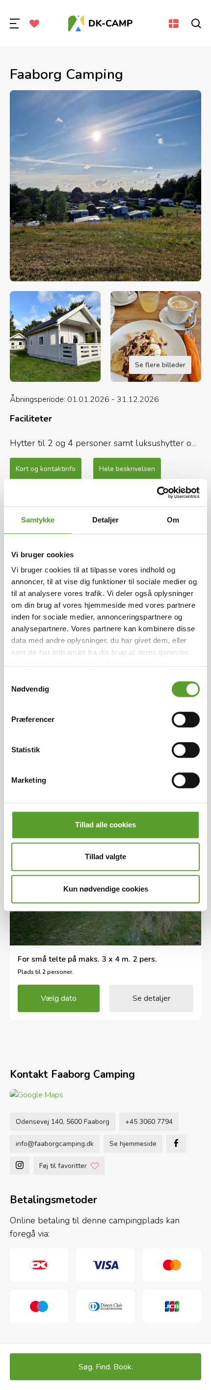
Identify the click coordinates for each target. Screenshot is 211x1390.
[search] (196, 23)
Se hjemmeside (133, 1143)
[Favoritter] (34, 23)
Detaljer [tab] (105, 520)
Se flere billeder (160, 365)
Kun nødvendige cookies (105, 889)
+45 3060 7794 (149, 1121)
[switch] (186, 719)
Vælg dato (59, 998)
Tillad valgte (105, 856)
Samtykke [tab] (38, 520)
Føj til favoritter (63, 1165)
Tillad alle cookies (105, 824)
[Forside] (100, 23)
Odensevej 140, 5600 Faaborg (62, 1121)
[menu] (15, 23)
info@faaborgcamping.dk (55, 1143)
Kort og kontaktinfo (46, 468)
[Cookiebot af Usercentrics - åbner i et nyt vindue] (157, 492)
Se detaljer (151, 998)
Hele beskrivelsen (127, 468)
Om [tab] (173, 520)
